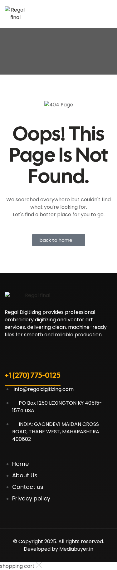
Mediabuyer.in (76, 549)
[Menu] (109, 13)
